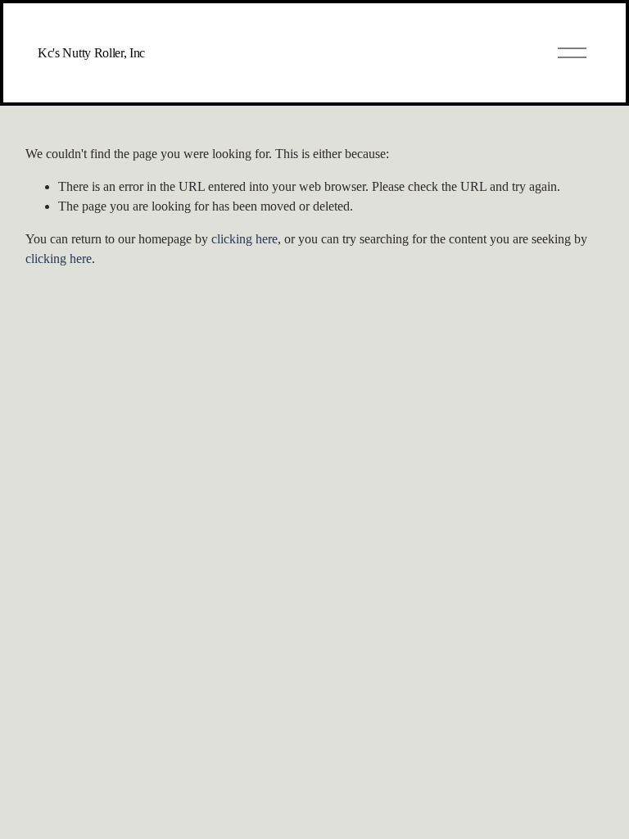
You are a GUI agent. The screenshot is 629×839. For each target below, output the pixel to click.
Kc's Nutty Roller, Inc (91, 53)
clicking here (244, 239)
